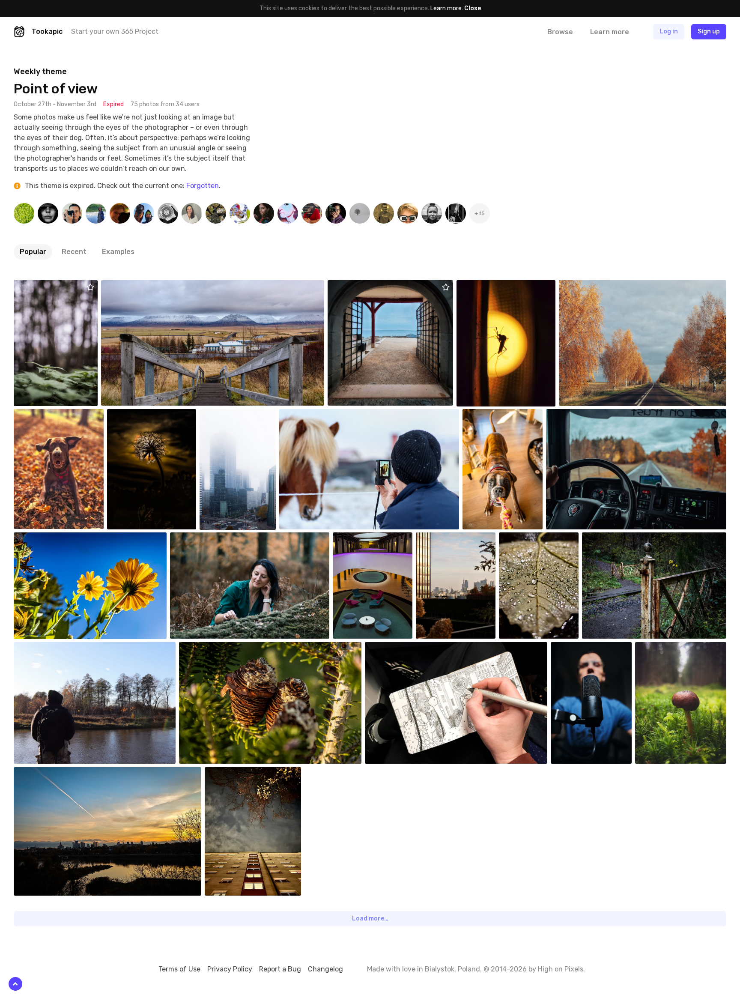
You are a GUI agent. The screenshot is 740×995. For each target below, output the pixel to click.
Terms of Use (179, 969)
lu (569, 415)
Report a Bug (280, 969)
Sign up (709, 31)
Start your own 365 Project (114, 31)
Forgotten (202, 186)
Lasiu (41, 415)
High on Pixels (560, 969)
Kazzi (128, 287)
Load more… (370, 918)
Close (472, 8)
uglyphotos (498, 415)
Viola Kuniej (206, 539)
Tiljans (136, 415)
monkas (666, 648)
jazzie (392, 648)
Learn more (446, 8)
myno (355, 287)
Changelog (325, 969)
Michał (579, 648)
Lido (358, 539)
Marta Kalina (452, 539)
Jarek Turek (50, 774)
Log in (668, 31)
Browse (560, 32)
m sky (586, 287)
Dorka (484, 287)
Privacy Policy (229, 969)
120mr (42, 287)
